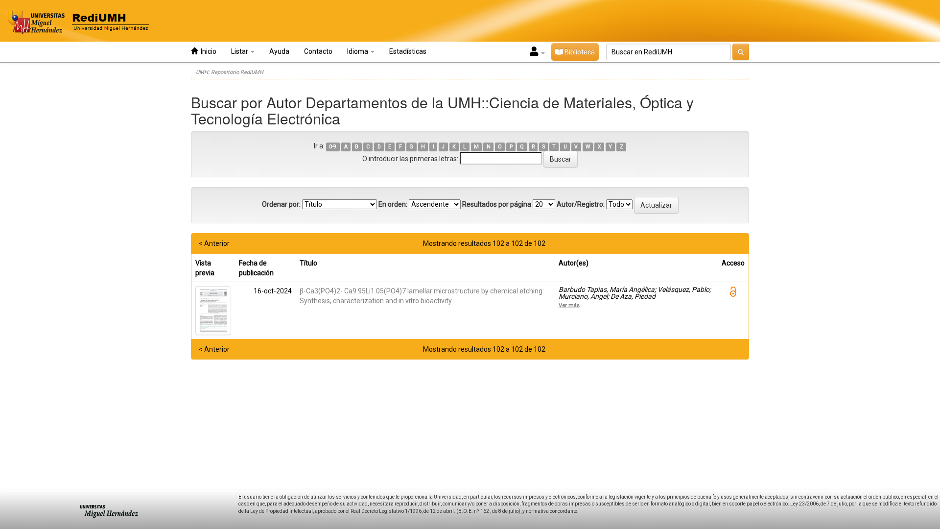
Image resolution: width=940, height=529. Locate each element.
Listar (240, 51)
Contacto (318, 51)
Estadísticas (407, 51)
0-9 (332, 147)
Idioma (358, 51)
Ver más (569, 305)
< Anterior (214, 243)
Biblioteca (579, 52)
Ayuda (279, 51)
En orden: (392, 204)
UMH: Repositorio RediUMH (229, 72)
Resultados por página (496, 204)
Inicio (207, 51)
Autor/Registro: (581, 204)
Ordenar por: (281, 204)
